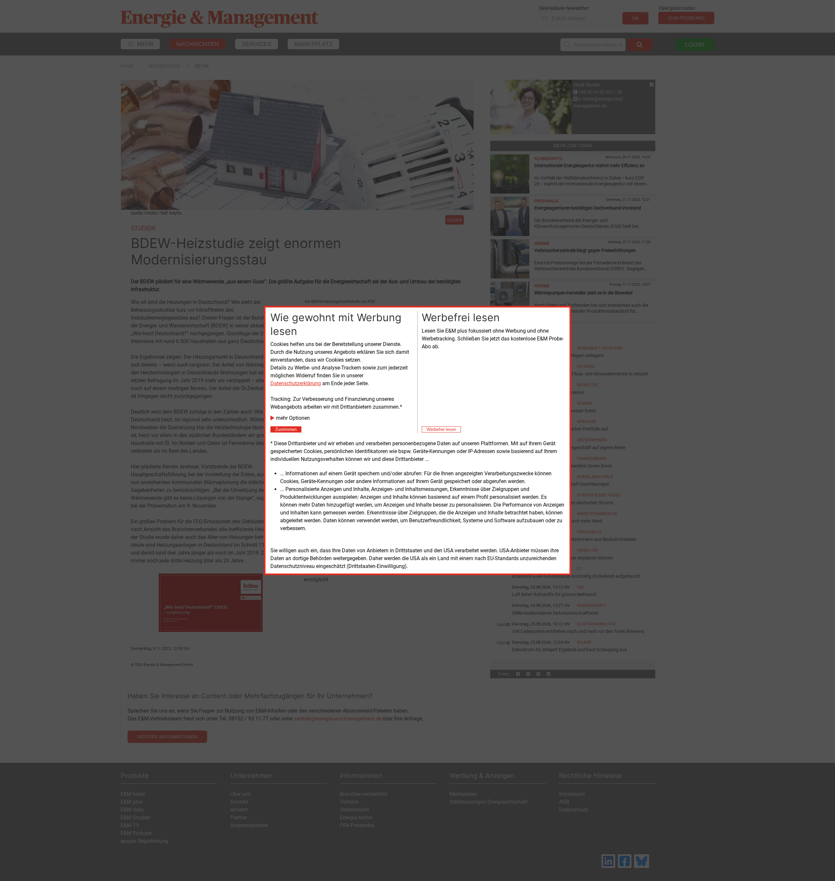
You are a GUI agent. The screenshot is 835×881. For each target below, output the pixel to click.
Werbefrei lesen (441, 429)
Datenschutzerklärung (295, 383)
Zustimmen (286, 429)
